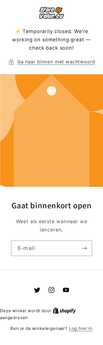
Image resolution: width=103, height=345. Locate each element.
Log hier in (81, 328)
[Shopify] (64, 310)
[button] (51, 62)
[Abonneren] (84, 248)
